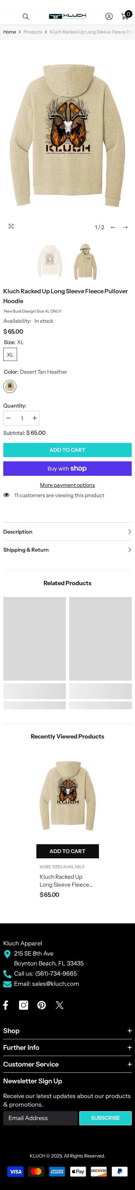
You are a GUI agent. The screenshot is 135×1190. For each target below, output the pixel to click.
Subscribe (105, 1117)
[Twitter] (59, 1005)
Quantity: (14, 405)
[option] (67, 138)
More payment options (67, 485)
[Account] (109, 16)
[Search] (26, 17)
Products (33, 32)
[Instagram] (23, 1005)
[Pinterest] (41, 1005)
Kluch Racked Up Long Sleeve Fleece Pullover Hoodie (64, 881)
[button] (113, 227)
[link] (34, 691)
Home (9, 32)
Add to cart (67, 450)
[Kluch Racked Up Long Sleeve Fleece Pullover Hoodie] (67, 797)
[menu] (7, 16)
